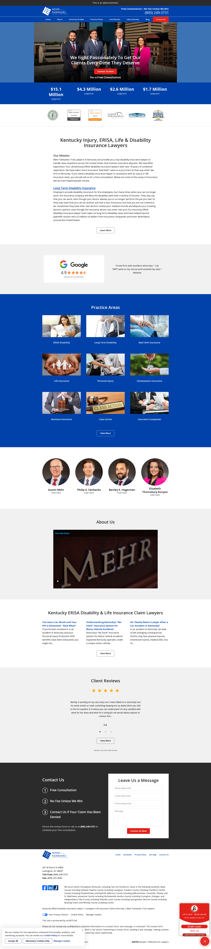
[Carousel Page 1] (100, 732)
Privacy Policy (140, 854)
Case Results (114, 19)
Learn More (105, 230)
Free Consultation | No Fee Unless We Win (145, 8)
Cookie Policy (77, 914)
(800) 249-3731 (157, 12)
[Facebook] (44, 887)
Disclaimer (127, 854)
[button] (205, 941)
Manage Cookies (93, 914)
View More (105, 433)
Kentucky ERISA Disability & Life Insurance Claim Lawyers (105, 613)
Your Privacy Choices (58, 914)
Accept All (13, 941)
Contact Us (161, 19)
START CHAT (194, 926)
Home (48, 19)
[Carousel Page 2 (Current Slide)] (105, 732)
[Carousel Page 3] (111, 732)
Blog (147, 19)
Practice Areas (96, 19)
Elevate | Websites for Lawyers (150, 942)
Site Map (152, 854)
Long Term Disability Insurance (74, 188)
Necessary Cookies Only (37, 941)
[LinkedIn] (50, 887)
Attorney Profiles (76, 19)
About (60, 19)
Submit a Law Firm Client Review (105, 750)
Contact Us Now (105, 71)
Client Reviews (133, 19)
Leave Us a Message (138, 780)
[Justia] (55, 887)
